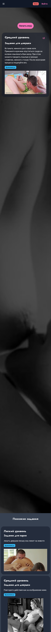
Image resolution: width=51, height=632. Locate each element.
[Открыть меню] (3, 3)
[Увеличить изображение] (25, 82)
